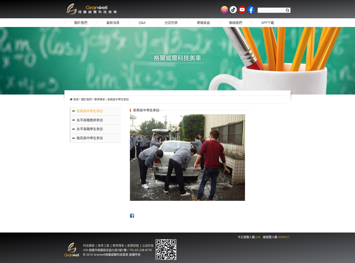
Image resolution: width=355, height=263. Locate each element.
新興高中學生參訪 (118, 99)
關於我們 (86, 99)
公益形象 (148, 245)
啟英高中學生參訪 (90, 138)
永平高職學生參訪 (90, 129)
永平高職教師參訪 (90, 120)
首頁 (76, 99)
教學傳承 (99, 99)
